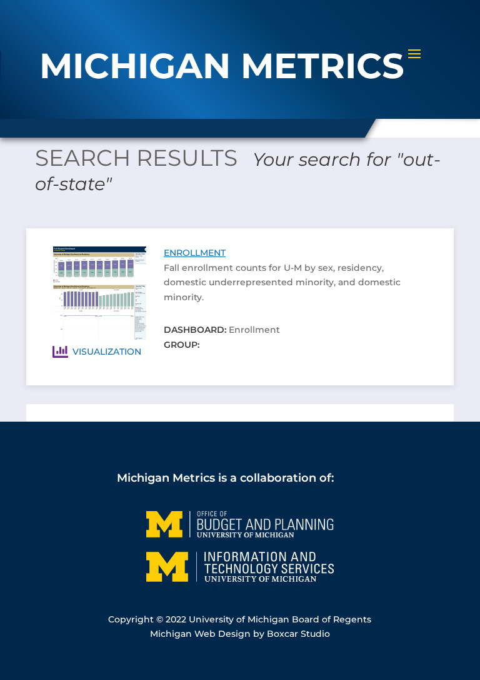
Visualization (106, 351)
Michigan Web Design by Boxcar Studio (240, 634)
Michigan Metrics (166, 477)
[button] (414, 61)
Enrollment (195, 252)
